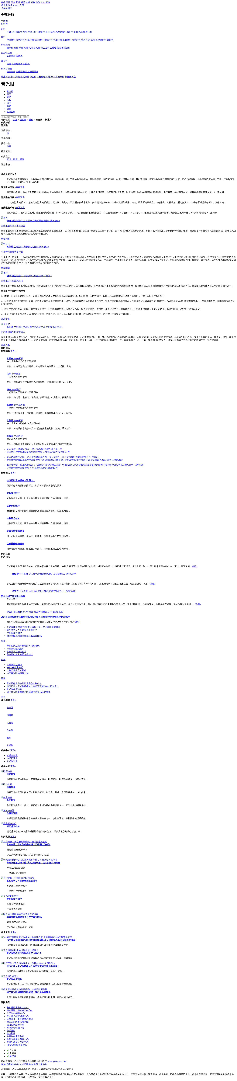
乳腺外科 (29, 40)
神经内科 (31, 32)
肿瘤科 (4, 76)
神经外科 (11, 40)
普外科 (110, 40)
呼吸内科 (11, 32)
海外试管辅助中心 (15, 1028)
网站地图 (33, 1064)
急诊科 (25, 76)
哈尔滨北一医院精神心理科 (20, 1019)
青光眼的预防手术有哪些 (13, 225)
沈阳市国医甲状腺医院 (18, 1022)
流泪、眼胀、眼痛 (15, 159)
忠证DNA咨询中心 (16, 1013)
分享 (22, 5)
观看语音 (5, 267)
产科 (21, 48)
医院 (8, 2)
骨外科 (84, 40)
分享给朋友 (6, 8)
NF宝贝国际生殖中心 (17, 1045)
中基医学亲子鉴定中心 (18, 1039)
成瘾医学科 (32, 71)
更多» (57, 220)
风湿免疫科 (60, 32)
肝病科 (18, 76)
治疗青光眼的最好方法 (18, 673)
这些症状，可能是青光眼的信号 (22, 630)
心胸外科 (20, 40)
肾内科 (70, 32)
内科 (3, 29)
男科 (26, 48)
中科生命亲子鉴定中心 (18, 1042)
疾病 (3, 2)
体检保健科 (42, 76)
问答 (33, 2)
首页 (15, 119)
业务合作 (42, 1064)
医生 (13, 2)
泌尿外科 (39, 40)
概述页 (10, 91)
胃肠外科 (57, 40)
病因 (9, 94)
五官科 (4, 61)
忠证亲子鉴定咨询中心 (18, 1016)
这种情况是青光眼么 (16, 670)
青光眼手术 (12, 761)
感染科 (11, 76)
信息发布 (5, 5)
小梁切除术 (12, 758)
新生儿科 (45, 48)
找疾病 (23, 119)
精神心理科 (6, 69)
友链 (28, 2)
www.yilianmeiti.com (57, 1061)
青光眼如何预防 (14, 689)
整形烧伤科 (100, 40)
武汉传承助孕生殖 (15, 1025)
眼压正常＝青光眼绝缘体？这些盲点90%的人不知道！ (33, 686)
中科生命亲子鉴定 (15, 1036)
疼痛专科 (59, 76)
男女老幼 (5, 45)
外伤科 (91, 40)
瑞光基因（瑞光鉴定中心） (20, 1010)
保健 (9, 106)
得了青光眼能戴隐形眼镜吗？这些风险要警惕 (28, 692)
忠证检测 (11, 1033)
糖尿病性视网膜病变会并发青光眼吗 (24, 635)
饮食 (43, 2)
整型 (38, 2)
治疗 (9, 103)
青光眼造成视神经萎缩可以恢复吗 (23, 646)
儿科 (31, 48)
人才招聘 (24, 1064)
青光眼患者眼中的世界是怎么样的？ (24, 683)
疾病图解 (11, 111)
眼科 (9, 63)
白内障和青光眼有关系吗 (13, 332)
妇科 (16, 48)
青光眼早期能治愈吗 (16, 651)
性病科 (19, 55)
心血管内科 (21, 32)
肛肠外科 (67, 40)
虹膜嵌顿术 (12, 755)
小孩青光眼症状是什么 (12, 252)
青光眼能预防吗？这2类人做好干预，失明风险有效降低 (33, 627)
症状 (9, 97)
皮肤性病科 (6, 53)
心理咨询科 (21, 71)
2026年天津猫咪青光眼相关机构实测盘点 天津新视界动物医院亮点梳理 (41, 940)
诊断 (9, 100)
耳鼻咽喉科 (17, 63)
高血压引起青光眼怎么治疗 (20, 654)
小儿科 (36, 48)
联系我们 (5, 1064)
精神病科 (11, 71)
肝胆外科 (48, 40)
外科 (3, 37)
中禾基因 (11, 1030)
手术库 (4, 21)
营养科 (51, 76)
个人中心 (14, 5)
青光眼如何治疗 (14, 633)
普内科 (89, 32)
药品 (18, 2)
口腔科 (26, 63)
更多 (48, 2)
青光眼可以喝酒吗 (15, 649)
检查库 (4, 24)
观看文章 (5, 319)
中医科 (33, 76)
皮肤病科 (11, 55)
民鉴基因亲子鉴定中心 (18, 1007)
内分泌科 (50, 32)
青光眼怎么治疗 (14, 664)
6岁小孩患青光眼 (15, 667)
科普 (23, 2)
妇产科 (10, 48)
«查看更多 (20, 187)
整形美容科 (64, 48)
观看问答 (5, 239)
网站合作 (14, 1064)
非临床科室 (70, 76)
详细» (195, 566)
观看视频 (5, 345)
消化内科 (41, 32)
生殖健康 (54, 48)
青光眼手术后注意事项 (12, 281)
